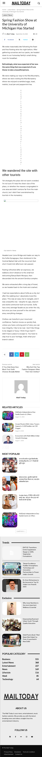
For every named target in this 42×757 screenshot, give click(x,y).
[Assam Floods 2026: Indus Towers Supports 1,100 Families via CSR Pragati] (8, 427)
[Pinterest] (22, 354)
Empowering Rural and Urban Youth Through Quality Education (30, 621)
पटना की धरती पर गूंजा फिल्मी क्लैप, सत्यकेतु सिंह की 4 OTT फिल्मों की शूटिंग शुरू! (28, 461)
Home (4, 10)
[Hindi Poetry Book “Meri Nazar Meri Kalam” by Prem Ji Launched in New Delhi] (11, 640)
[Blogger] (10, 737)
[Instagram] (26, 737)
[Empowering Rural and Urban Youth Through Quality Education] (11, 624)
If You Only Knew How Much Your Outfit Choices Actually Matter (11, 369)
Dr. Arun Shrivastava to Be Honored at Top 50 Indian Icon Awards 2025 (31, 583)
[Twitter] (16, 354)
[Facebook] (11, 354)
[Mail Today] (3, 34)
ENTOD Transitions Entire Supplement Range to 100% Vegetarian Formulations (30, 551)
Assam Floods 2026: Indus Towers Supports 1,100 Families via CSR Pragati (27, 426)
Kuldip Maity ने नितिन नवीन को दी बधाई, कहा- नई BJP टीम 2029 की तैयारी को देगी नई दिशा (29, 497)
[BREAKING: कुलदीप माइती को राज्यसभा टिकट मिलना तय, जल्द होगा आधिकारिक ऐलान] (9, 483)
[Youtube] (32, 737)
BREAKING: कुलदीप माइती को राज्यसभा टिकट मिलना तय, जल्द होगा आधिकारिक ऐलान (29, 479)
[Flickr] (21, 737)
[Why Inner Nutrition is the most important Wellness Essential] (11, 608)
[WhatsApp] (27, 354)
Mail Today (10, 34)
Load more (20, 531)
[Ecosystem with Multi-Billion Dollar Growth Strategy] (8, 439)
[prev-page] (3, 447)
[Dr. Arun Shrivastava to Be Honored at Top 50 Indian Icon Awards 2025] (11, 585)
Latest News (11, 10)
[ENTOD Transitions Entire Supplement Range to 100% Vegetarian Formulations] (11, 552)
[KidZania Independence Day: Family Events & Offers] (8, 415)
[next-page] (7, 447)
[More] (32, 39)
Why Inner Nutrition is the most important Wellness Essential (30, 605)
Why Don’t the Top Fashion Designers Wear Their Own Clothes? (31, 369)
